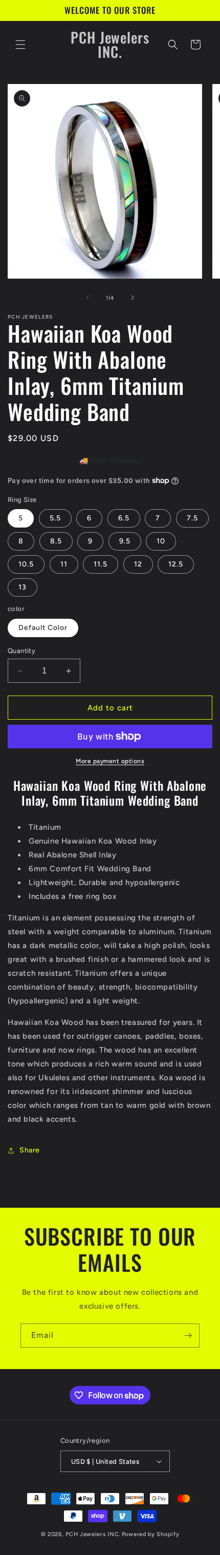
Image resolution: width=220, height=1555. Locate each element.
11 (64, 564)
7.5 (192, 518)
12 (138, 564)
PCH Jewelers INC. (92, 1534)
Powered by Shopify (151, 1534)
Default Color (43, 627)
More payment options (110, 761)
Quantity (21, 651)
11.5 (100, 564)
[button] (20, 44)
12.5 (175, 564)
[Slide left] (87, 297)
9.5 (124, 541)
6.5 (123, 518)
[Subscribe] (188, 1335)
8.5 (56, 541)
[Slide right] (132, 297)
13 (22, 587)
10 (161, 541)
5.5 (55, 518)
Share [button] (29, 1150)
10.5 (26, 564)
